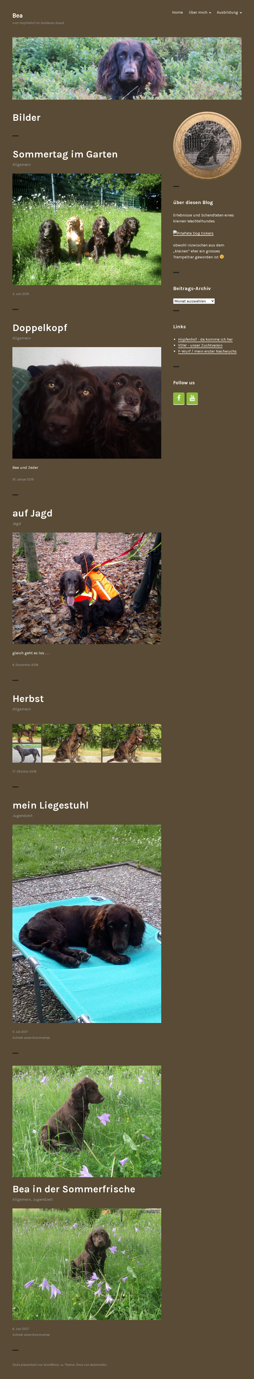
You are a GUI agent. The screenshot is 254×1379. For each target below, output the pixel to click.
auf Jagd (32, 513)
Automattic (98, 1365)
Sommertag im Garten (65, 154)
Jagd (16, 523)
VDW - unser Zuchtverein (200, 345)
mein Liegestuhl (50, 805)
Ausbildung (227, 12)
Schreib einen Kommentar (31, 1038)
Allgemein (21, 164)
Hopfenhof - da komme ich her (205, 339)
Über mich (198, 12)
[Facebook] (179, 398)
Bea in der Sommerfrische (73, 1189)
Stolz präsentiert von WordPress (35, 1365)
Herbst (28, 698)
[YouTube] (192, 398)
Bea (17, 15)
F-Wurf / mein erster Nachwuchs (207, 351)
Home (177, 12)
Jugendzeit (22, 815)
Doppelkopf (39, 327)
